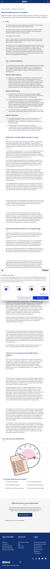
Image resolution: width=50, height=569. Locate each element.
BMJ (19, 544)
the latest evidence (27, 151)
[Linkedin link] (39, 559)
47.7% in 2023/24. (20, 166)
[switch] (19, 289)
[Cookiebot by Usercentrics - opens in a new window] (43, 270)
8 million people (38, 106)
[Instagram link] (36, 559)
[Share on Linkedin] (5, 21)
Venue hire (21, 548)
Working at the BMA (8, 550)
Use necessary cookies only (24, 297)
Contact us (5, 544)
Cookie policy (38, 548)
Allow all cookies (41, 297)
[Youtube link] (42, 559)
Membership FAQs (7, 548)
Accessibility (37, 553)
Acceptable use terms (40, 544)
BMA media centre (23, 542)
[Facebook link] (45, 559)
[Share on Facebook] (3, 21)
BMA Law (21, 546)
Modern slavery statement (38, 550)
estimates (19, 219)
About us (5, 542)
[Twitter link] (33, 559)
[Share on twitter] (1, 21)
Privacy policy (38, 546)
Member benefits (7, 546)
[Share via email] (7, 21)
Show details (43, 294)
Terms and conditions (40, 542)
